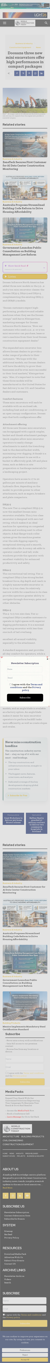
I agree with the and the (26, 687)
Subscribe (25, 697)
